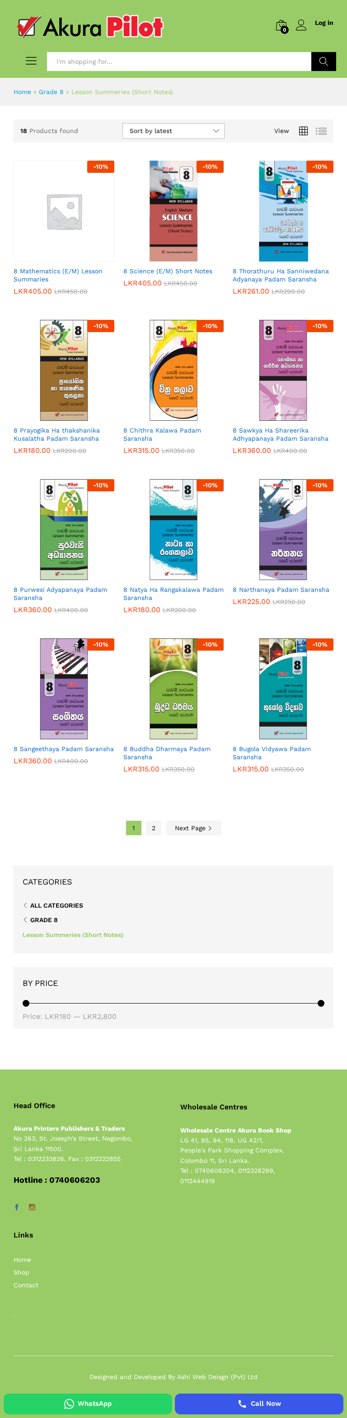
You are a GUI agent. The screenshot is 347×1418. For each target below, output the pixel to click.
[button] (53, 256)
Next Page (191, 828)
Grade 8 (51, 91)
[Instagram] (32, 1208)
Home (22, 91)
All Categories (56, 905)
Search (323, 61)
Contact (26, 1285)
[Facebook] (16, 1208)
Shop (21, 1272)
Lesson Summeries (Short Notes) (73, 934)
